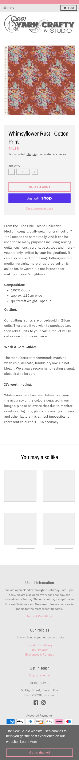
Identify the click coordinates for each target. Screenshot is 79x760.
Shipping (32, 154)
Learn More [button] (28, 741)
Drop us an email (40, 675)
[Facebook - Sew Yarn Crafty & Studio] (35, 702)
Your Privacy (40, 650)
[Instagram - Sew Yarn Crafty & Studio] (43, 702)
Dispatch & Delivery (39, 645)
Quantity (14, 166)
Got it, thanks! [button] (39, 752)
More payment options (39, 208)
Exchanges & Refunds (39, 654)
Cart (70, 7)
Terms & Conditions (40, 616)
